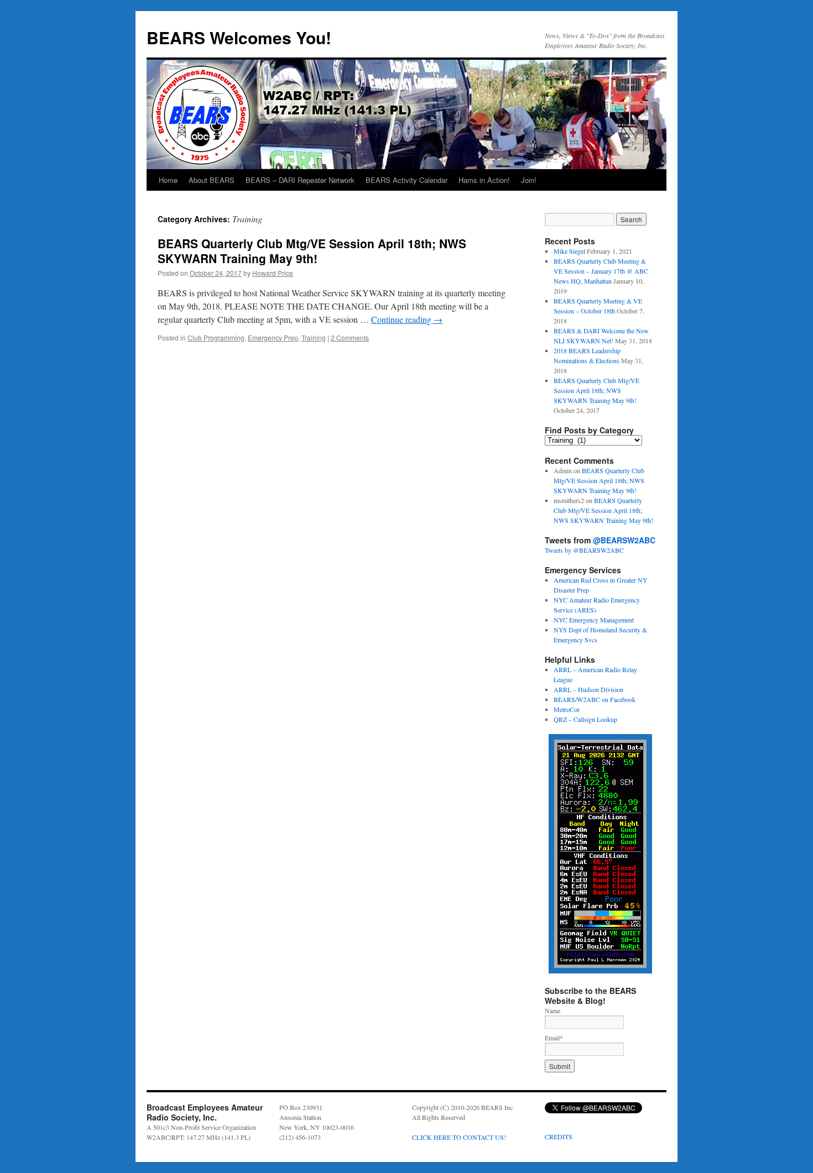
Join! (528, 180)
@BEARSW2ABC (624, 540)
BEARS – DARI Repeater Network (300, 180)
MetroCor (567, 709)
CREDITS (558, 1136)
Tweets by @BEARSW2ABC (584, 550)
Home (168, 180)
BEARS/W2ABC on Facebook (594, 699)
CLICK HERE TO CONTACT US (458, 1137)
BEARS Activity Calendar (406, 180)
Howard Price (272, 272)
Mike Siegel (569, 251)
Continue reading (406, 319)
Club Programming (215, 337)
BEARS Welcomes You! (239, 37)
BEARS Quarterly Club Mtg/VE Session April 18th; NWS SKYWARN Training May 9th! (312, 250)
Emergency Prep (273, 337)
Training (313, 337)
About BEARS (211, 180)
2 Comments (350, 337)
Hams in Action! (484, 180)
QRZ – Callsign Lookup (585, 719)
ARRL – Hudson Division (588, 689)
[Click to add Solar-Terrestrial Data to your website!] (600, 970)
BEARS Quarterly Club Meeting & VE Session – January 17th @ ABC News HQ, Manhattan (601, 270)
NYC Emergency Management (594, 619)
